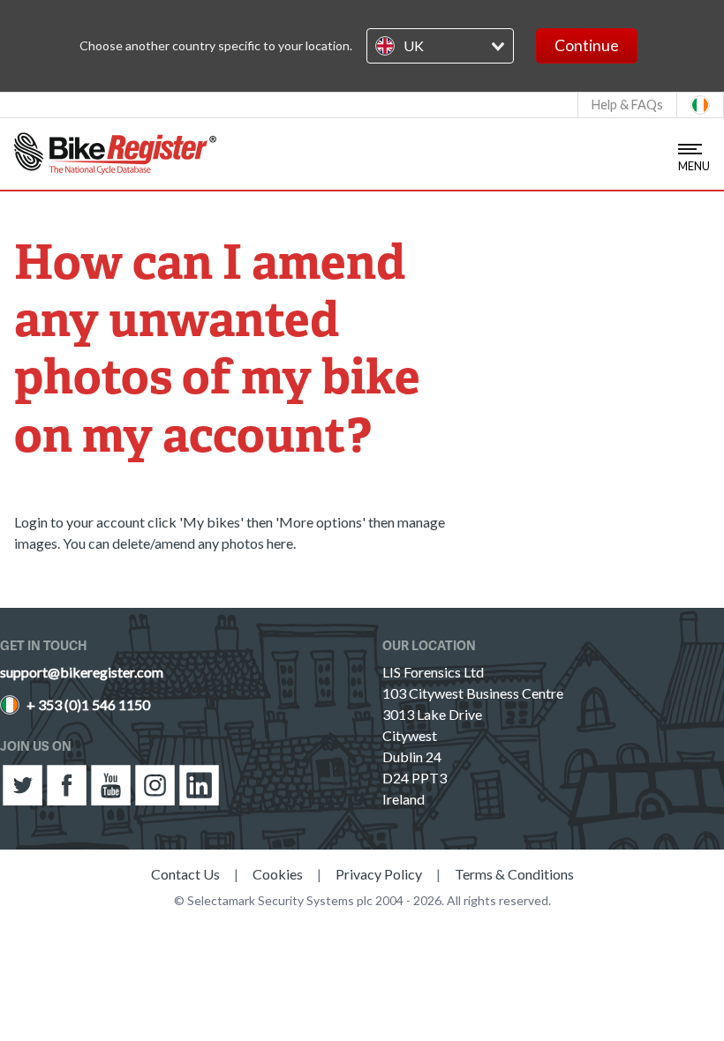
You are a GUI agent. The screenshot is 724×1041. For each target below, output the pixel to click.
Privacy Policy (379, 873)
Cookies (278, 873)
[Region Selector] (700, 105)
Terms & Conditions (514, 873)
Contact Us (185, 873)
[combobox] (440, 46)
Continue (586, 45)
